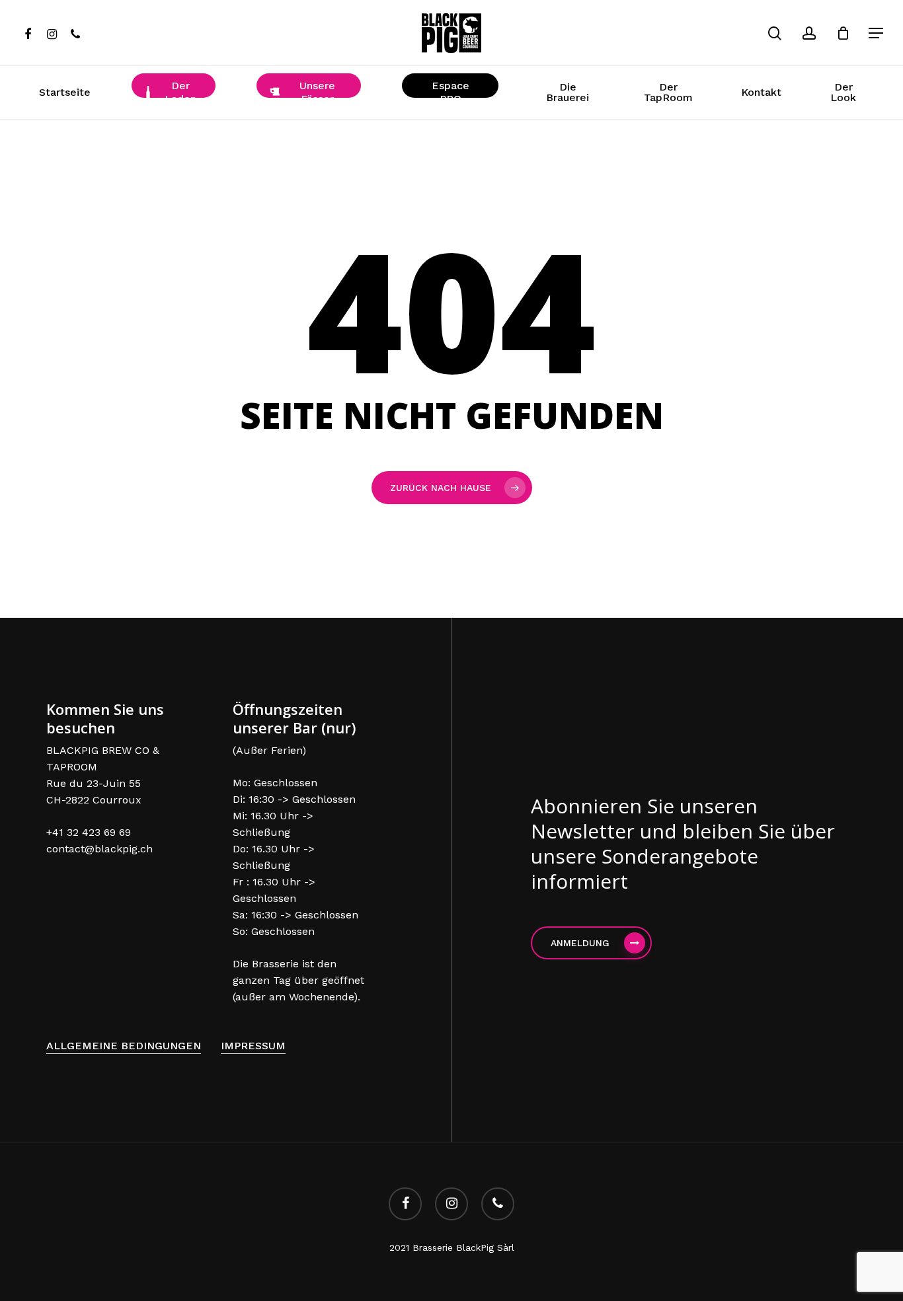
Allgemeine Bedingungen (123, 1045)
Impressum (253, 1045)
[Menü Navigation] (876, 33)
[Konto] (809, 33)
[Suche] (775, 33)
